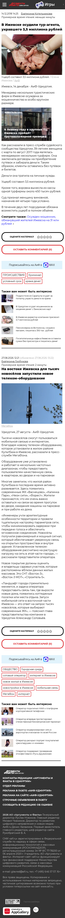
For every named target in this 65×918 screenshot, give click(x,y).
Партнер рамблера (31, 902)
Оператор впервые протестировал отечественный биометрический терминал (38, 720)
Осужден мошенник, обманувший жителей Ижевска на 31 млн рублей (30, 220)
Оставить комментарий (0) (32, 249)
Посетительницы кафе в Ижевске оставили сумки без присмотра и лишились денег (38, 339)
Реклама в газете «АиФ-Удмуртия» (27, 790)
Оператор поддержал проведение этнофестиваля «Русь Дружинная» (34, 752)
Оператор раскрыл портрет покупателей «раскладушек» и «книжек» (37, 741)
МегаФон (7, 425)
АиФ (17, 80)
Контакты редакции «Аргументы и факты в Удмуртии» (28, 780)
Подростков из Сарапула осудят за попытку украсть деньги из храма (34, 297)
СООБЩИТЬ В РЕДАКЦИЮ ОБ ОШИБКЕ (27, 804)
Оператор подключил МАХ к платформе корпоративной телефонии (37, 709)
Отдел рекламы (14, 785)
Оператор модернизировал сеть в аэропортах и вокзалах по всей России (36, 731)
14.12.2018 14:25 (10, 13)
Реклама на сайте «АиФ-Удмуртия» (28, 795)
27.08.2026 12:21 (10, 357)
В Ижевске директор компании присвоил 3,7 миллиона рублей (37, 318)
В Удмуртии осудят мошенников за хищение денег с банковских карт (34, 307)
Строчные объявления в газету (25, 799)
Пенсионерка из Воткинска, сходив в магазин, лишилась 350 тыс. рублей (35, 329)
